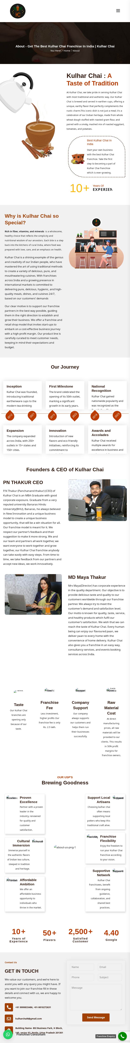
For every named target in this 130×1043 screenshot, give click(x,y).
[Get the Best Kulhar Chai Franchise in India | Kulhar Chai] (18, 11)
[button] (8, 1034)
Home (67, 50)
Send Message (96, 1017)
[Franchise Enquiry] (122, 1036)
